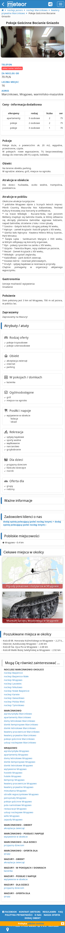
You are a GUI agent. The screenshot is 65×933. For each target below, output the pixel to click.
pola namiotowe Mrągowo (17, 805)
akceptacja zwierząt (14, 828)
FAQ (60, 911)
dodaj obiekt (33, 918)
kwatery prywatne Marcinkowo (20, 735)
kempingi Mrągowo (14, 779)
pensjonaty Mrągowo (15, 797)
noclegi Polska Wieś (14, 701)
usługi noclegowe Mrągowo (18, 812)
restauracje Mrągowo (15, 808)
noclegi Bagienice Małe (16, 676)
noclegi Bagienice (13, 672)
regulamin (49, 911)
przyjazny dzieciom (14, 845)
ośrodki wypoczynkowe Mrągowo (21, 794)
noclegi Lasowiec (13, 683)
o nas (38, 914)
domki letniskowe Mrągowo (18, 765)
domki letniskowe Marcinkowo (20, 728)
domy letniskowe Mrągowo (18, 758)
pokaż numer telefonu (12, 68)
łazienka (8, 870)
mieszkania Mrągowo (15, 790)
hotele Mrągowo (12, 776)
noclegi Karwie (12, 694)
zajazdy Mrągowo (13, 819)
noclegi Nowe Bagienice (16, 690)
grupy (7, 853)
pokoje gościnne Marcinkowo (19, 738)
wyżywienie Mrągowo (15, 769)
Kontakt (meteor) (29, 911)
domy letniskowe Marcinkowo (19, 720)
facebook (10, 911)
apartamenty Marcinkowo (17, 717)
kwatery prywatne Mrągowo (18, 787)
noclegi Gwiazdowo (14, 698)
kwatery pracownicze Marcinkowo (21, 731)
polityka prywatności (18, 914)
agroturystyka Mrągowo (16, 751)
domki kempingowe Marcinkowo (21, 724)
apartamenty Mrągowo (16, 754)
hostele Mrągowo (13, 772)
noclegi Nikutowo (13, 687)
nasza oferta (52, 914)
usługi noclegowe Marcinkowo (20, 742)
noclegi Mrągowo (13, 680)
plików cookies (36, 923)
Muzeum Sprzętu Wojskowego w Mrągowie (32, 620)
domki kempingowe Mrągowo (19, 761)
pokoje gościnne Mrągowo (18, 801)
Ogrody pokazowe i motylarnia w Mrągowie (32, 586)
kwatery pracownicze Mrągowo (20, 783)
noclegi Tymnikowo (14, 705)
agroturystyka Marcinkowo (18, 713)
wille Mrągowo (11, 815)
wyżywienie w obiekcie (16, 836)
